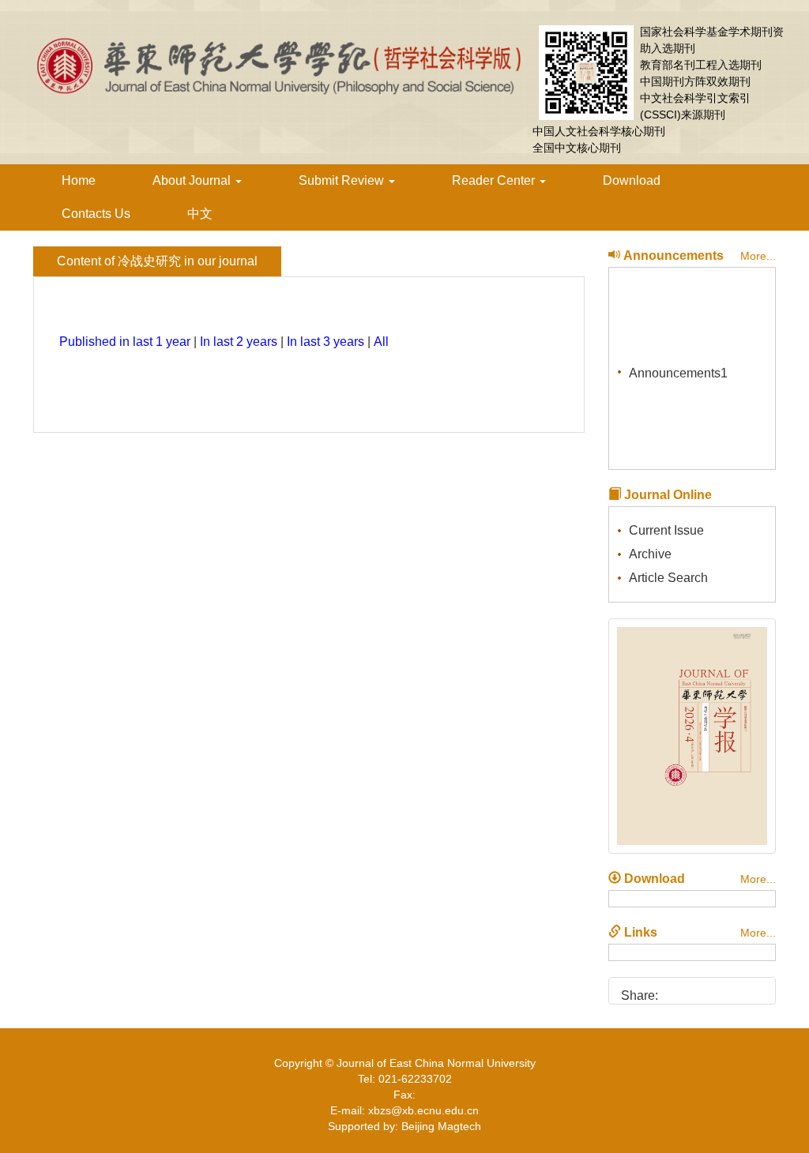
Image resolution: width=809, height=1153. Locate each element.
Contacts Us (96, 213)
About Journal (193, 180)
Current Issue (666, 530)
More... (758, 256)
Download (631, 180)
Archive (650, 554)
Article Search (668, 577)
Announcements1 (678, 370)
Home (79, 180)
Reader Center (495, 180)
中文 (200, 213)
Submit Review (343, 180)
